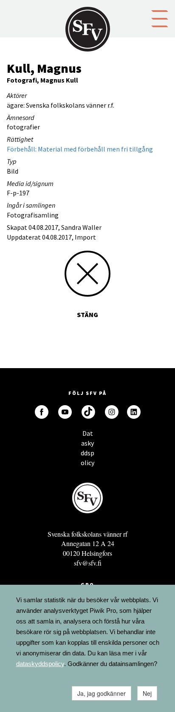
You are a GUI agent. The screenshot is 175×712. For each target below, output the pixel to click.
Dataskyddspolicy (87, 435)
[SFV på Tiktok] (88, 412)
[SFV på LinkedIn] (134, 412)
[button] (159, 18)
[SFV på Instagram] (112, 412)
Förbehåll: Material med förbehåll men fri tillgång (80, 149)
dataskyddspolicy (40, 663)
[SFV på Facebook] (41, 412)
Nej (147, 693)
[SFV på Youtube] (65, 412)
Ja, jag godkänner (101, 693)
